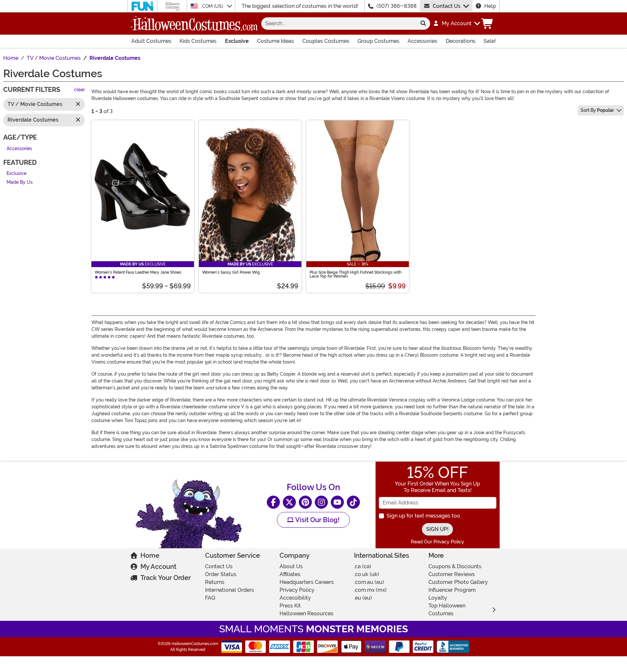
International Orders (229, 590)
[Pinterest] (305, 502)
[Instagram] (321, 502)
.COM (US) (212, 6)
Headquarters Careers (307, 582)
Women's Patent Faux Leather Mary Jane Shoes (138, 272)
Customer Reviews (451, 574)
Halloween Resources (306, 613)
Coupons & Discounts (454, 566)
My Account (158, 566)
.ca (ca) (362, 566)
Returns (214, 582)
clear (79, 90)
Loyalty (437, 598)
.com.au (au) (369, 582)
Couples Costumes (325, 41)
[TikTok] (353, 502)
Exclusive (237, 41)
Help (490, 6)
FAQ (210, 598)
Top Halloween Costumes (446, 610)
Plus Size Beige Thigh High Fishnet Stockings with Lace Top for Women (355, 274)
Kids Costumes (198, 41)
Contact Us (446, 6)
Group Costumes (378, 41)
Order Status (220, 574)
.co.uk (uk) (366, 574)
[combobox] (338, 23)
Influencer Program (452, 590)
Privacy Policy (297, 590)
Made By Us (20, 182)
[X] (289, 502)
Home (149, 555)
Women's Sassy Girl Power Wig (231, 272)
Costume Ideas (275, 41)
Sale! (490, 41)
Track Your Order (165, 578)
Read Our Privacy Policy (437, 542)
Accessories (422, 41)
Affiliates (290, 574)
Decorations (460, 41)
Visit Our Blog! (317, 520)
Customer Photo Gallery (458, 582)
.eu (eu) (363, 598)
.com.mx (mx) (370, 590)
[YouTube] (337, 502)
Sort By (597, 110)
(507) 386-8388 (397, 6)
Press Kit (290, 606)
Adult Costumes (151, 41)
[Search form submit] (423, 23)
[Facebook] (273, 502)
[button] (456, 23)
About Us (291, 566)
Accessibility (295, 598)
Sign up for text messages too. (424, 516)
